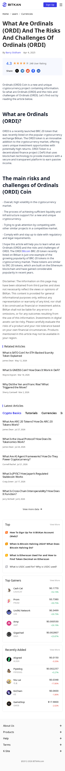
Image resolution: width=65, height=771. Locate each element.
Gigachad (18, 632)
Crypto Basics (12, 413)
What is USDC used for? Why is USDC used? (33, 566)
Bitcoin (26, 251)
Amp (16, 621)
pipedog (17, 668)
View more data (31, 509)
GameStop (19, 702)
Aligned (17, 657)
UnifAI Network (21, 610)
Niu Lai (17, 679)
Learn (15, 13)
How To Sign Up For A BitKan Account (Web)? (32, 534)
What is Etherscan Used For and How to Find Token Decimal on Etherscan (33, 557)
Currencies (27, 13)
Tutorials (31, 413)
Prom (16, 599)
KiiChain (17, 690)
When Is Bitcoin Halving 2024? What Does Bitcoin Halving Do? (34, 545)
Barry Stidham (13, 52)
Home (6, 13)
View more (55, 524)
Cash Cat (18, 588)
